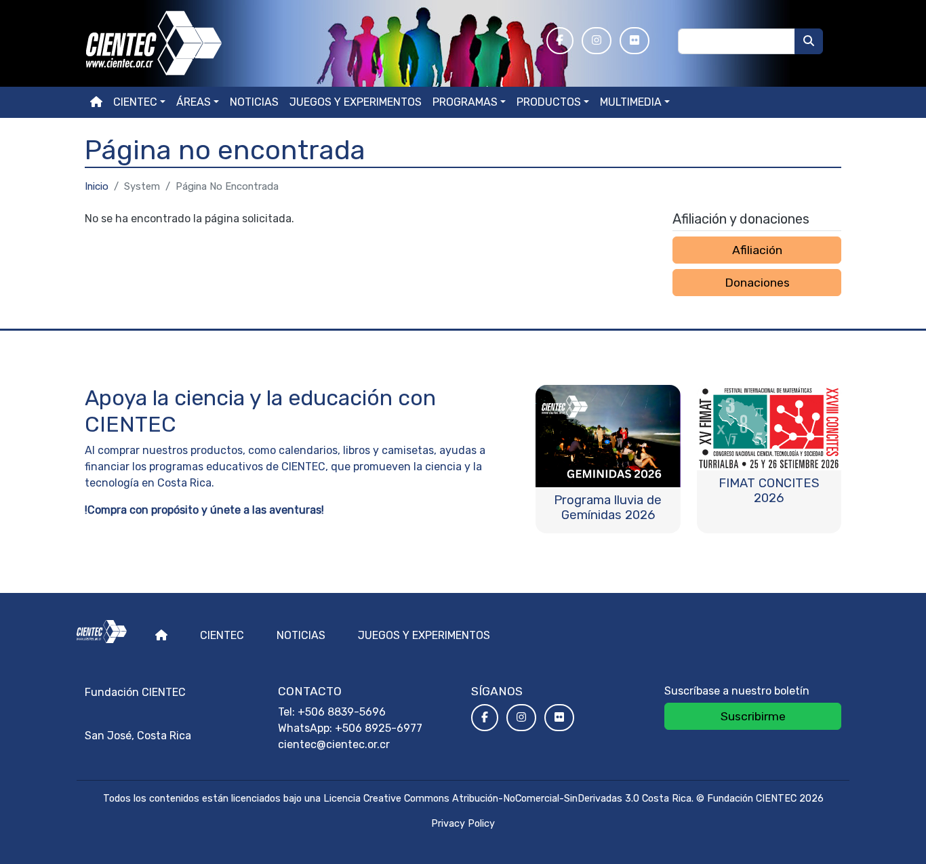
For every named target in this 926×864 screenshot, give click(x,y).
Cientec (222, 635)
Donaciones (757, 282)
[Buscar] (808, 41)
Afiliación (757, 250)
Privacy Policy (463, 823)
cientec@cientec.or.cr (334, 744)
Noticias (254, 102)
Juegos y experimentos (355, 102)
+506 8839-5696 (342, 711)
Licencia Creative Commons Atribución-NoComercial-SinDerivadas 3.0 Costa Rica (507, 798)
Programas (465, 102)
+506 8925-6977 (378, 728)
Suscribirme (753, 716)
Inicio (96, 186)
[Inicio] (307, 43)
